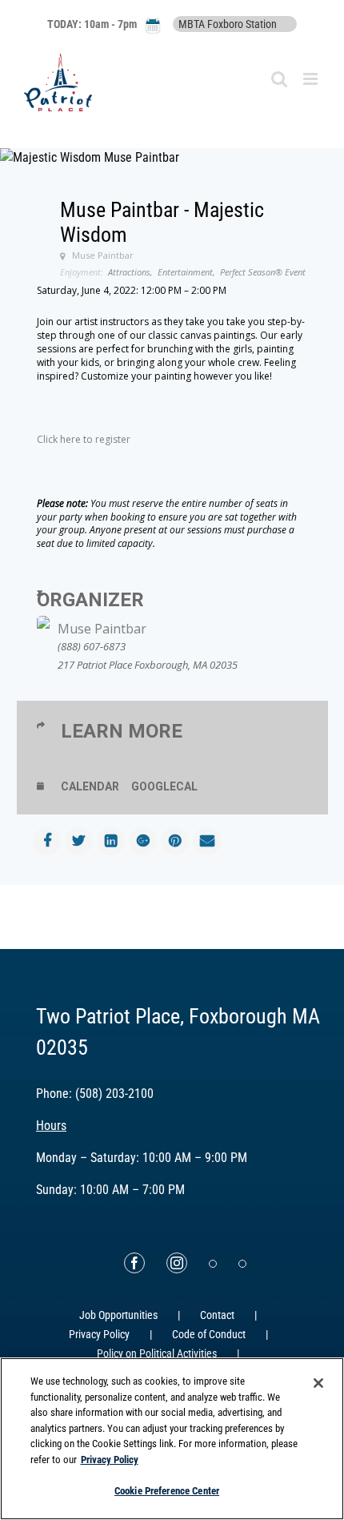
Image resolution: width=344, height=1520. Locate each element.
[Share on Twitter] (79, 841)
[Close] (318, 1383)
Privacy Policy (99, 1334)
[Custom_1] (242, 1264)
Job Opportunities (118, 1315)
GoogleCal (164, 786)
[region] (172, 1438)
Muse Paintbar (102, 628)
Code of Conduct (209, 1334)
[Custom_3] (213, 1264)
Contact (217, 1315)
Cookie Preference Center (166, 1491)
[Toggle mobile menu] (311, 78)
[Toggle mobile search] (279, 78)
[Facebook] (134, 1263)
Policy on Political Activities (157, 1353)
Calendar (90, 786)
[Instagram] (176, 1263)
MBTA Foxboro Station (227, 24)
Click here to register (83, 439)
